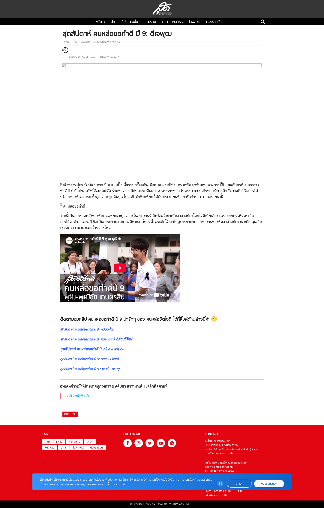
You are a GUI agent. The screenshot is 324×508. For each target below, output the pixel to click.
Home (66, 42)
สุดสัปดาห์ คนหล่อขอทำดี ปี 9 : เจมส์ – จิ (87, 369)
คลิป (122, 22)
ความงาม (149, 22)
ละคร (64, 448)
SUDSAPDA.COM (78, 57)
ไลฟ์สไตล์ (195, 22)
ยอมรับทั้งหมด (269, 484)
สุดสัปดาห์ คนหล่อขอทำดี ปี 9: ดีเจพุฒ (100, 42)
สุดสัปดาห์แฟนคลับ (77, 396)
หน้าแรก (100, 22)
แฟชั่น (134, 22)
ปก (113, 22)
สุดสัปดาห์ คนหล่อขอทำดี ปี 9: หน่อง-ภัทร (87, 339)
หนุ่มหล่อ (178, 22)
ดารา (164, 22)
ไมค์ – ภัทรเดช (114, 349)
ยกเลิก (239, 484)
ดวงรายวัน (214, 22)
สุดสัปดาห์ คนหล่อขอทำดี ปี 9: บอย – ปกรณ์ (90, 359)
